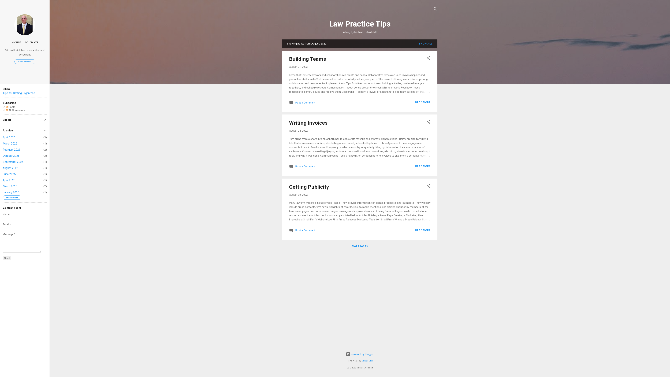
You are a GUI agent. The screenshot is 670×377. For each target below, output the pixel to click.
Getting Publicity (309, 187)
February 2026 (11, 149)
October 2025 (11, 155)
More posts (360, 246)
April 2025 (9, 180)
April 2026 (9, 137)
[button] (428, 58)
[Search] (435, 9)
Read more (422, 102)
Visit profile (25, 61)
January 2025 (11, 192)
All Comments (16, 110)
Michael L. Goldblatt (25, 42)
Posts (11, 107)
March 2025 (10, 186)
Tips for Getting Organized (19, 93)
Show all (426, 43)
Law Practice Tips (360, 23)
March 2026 (10, 143)
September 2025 (13, 162)
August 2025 (10, 168)
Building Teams (307, 59)
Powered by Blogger (362, 354)
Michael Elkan (367, 361)
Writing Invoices (308, 123)
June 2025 (9, 174)
